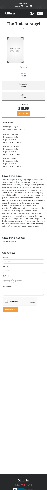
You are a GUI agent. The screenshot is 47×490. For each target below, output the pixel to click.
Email (5, 266)
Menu (39, 13)
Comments (7, 286)
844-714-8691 (23, 3)
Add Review (8, 253)
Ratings (6, 276)
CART (28, 6)
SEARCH (18, 6)
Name (5, 257)
